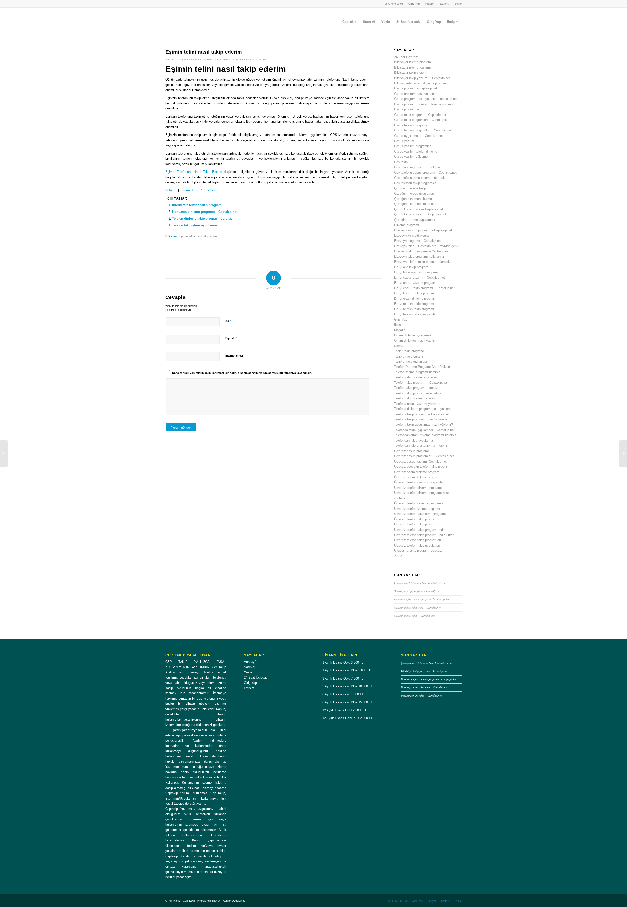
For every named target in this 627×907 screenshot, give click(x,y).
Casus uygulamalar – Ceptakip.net (418, 136)
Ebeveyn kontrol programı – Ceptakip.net (423, 230)
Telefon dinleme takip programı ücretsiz (202, 218)
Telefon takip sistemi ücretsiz (415, 398)
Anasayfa (250, 662)
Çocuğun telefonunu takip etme (416, 204)
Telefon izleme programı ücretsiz (417, 372)
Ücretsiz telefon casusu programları (419, 482)
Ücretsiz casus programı (411, 451)
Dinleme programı (406, 225)
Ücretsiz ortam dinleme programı (417, 472)
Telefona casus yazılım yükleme (417, 404)
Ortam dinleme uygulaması (413, 335)
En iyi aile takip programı (411, 267)
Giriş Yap (414, 3)
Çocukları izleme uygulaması (414, 220)
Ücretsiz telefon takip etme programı (420, 514)
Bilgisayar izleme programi (413, 62)
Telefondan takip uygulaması (414, 440)
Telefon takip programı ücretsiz (416, 388)
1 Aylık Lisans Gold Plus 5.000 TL (346, 670)
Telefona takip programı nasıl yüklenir (420, 419)
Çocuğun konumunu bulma (413, 199)
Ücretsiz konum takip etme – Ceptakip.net (417, 607)
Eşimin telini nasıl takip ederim (199, 236)
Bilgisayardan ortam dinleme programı (421, 83)
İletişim (429, 3)
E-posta (231, 338)
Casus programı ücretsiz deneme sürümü (423, 104)
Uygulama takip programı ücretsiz (418, 550)
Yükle (458, 3)
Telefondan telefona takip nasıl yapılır (420, 445)
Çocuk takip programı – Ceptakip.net (420, 214)
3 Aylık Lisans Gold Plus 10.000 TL (347, 686)
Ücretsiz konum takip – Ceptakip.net (414, 615)
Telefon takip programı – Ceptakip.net (420, 382)
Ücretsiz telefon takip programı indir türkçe (424, 535)
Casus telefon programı (410, 125)
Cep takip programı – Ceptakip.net (418, 167)
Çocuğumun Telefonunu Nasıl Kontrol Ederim (420, 583)
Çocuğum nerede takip (410, 188)
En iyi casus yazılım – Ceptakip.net (419, 277)
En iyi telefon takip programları (415, 314)
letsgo (262, 59)
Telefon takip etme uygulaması (195, 225)
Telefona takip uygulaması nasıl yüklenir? (423, 424)
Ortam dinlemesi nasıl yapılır (414, 340)
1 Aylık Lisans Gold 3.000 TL (342, 662)
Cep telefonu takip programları (415, 183)
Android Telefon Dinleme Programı (223, 59)
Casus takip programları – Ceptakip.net (421, 120)
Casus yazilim (404, 141)
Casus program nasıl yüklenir (414, 93)
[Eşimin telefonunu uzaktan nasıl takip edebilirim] (4, 453)
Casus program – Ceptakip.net (415, 88)
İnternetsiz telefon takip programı (197, 205)
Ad (228, 320)
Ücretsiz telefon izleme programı (417, 509)
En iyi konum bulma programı (415, 293)
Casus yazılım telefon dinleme (415, 151)
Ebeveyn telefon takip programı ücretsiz (422, 261)
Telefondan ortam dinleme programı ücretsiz (425, 435)
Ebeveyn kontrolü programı (413, 235)
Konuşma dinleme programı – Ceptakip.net (204, 212)
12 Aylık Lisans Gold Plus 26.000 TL (348, 718)
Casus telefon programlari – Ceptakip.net (423, 130)
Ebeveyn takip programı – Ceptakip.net (421, 251)
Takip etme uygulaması (410, 361)
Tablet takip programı (409, 351)
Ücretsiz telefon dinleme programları (419, 503)
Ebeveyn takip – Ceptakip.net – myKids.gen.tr (426, 246)
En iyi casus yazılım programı (415, 283)
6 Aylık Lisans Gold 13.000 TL (343, 694)
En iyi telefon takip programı (414, 304)
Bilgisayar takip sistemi (410, 72)
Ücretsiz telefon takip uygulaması (418, 545)
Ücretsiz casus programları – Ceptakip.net (424, 456)
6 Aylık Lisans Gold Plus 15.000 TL (347, 702)
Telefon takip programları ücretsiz (417, 393)
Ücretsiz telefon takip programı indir (419, 530)
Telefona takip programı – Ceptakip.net (421, 414)
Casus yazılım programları (413, 146)
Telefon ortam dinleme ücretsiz (416, 377)
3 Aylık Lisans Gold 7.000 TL (342, 678)
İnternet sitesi (234, 355)
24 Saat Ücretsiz (406, 57)
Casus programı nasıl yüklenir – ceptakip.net (426, 99)
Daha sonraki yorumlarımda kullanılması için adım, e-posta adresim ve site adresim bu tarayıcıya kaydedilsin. (242, 372)
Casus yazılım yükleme (411, 156)
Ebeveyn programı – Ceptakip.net (418, 241)
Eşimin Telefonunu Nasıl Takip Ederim (193, 172)
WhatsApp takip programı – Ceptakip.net (417, 591)
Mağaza (399, 330)
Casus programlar (406, 109)
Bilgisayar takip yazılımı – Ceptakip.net (422, 78)
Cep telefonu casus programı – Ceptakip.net (425, 172)
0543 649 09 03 (394, 3)
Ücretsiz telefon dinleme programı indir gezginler (421, 599)
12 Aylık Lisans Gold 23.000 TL (344, 710)
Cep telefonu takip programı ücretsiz (420, 177)
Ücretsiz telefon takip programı (416, 519)
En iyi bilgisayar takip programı (416, 272)
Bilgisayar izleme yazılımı (412, 67)
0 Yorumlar (190, 59)
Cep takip (401, 162)
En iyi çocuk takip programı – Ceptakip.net (424, 288)
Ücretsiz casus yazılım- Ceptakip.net (420, 461)
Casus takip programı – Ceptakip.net (420, 115)
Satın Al (444, 3)
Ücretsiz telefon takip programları (417, 540)
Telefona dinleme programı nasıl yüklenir (422, 409)
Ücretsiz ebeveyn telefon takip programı (422, 466)
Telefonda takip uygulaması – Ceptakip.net (424, 430)
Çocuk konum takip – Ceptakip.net (418, 209)
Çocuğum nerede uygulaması (414, 193)
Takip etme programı (408, 356)
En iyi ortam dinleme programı (415, 298)
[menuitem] (394, 3)
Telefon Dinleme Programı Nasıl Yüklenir (423, 367)
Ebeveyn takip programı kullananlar (419, 256)
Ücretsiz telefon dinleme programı (418, 487)
